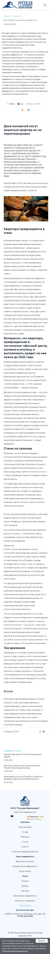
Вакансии (25, 837)
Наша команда (25, 827)
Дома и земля (25, 871)
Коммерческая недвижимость (25, 866)
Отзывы (25, 832)
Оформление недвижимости (25, 896)
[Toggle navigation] (45, 5)
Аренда (25, 886)
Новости (25, 847)
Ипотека (25, 891)
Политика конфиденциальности (25, 852)
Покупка (25, 881)
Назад (11, 104)
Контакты (25, 906)
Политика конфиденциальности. (15, 951)
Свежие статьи (12, 751)
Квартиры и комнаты (25, 861)
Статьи (25, 842)
